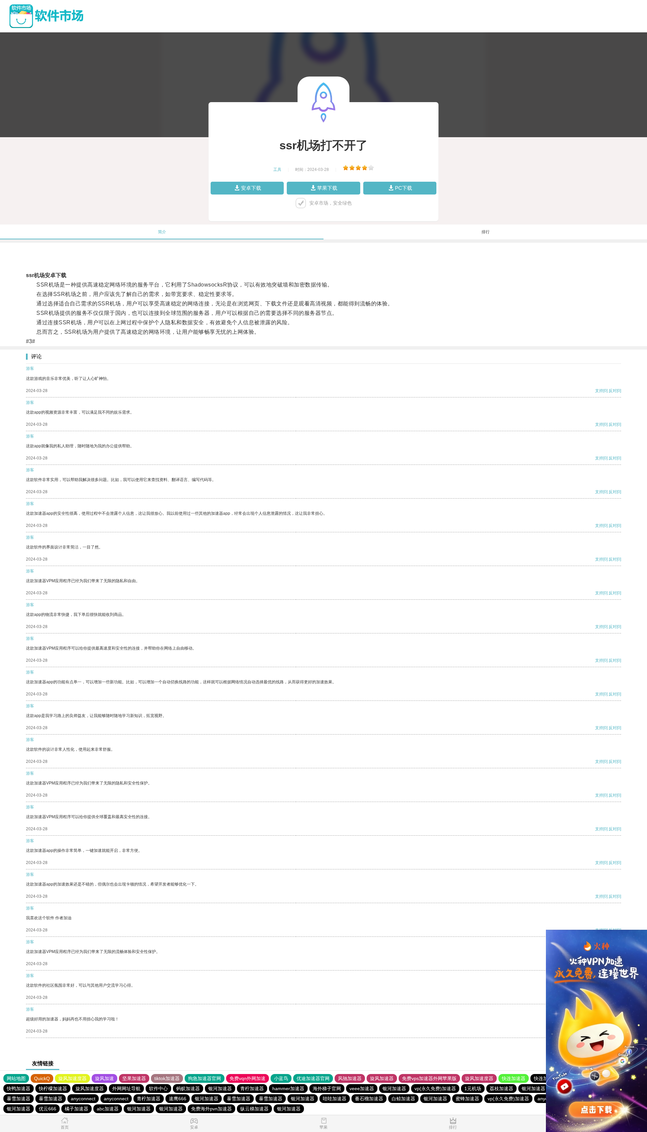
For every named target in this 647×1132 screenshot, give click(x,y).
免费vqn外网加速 (247, 1078)
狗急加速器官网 (204, 1078)
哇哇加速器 (334, 1098)
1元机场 (472, 1088)
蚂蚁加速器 (188, 1088)
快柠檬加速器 (53, 1088)
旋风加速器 (382, 1078)
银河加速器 (220, 1088)
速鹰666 (177, 1098)
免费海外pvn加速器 (211, 1108)
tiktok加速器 (167, 1078)
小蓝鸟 (281, 1078)
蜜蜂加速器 (467, 1098)
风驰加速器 (350, 1078)
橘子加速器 (76, 1108)
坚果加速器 (134, 1078)
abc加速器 (108, 1108)
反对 (613, 390)
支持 (599, 390)
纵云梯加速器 (254, 1108)
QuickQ (42, 1078)
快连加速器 (513, 1078)
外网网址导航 (126, 1088)
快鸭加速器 (18, 1088)
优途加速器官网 (313, 1078)
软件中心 (158, 1088)
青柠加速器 (252, 1088)
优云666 (47, 1108)
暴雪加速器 (18, 1098)
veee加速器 (361, 1088)
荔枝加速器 (501, 1088)
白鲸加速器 (403, 1098)
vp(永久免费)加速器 (435, 1088)
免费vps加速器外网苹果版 (429, 1078)
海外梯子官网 (327, 1088)
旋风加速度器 (72, 1078)
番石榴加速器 (369, 1098)
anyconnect (83, 1098)
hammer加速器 (288, 1088)
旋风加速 (104, 1078)
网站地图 (16, 1078)
